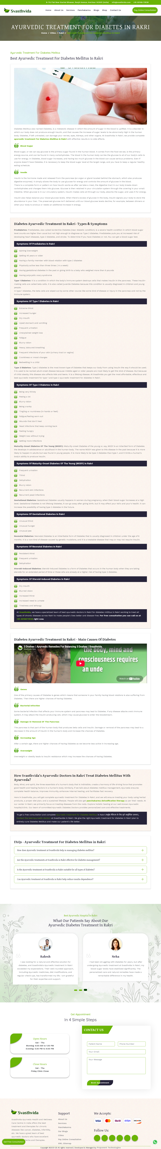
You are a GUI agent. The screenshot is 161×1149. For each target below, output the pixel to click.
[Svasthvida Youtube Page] (30, 2)
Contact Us (115, 10)
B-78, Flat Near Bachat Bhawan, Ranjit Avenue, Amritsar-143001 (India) (77, 2)
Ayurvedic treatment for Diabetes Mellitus (76, 814)
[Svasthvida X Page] (112, 1138)
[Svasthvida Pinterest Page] (120, 1138)
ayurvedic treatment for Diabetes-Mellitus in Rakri (40, 139)
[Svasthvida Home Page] (17, 10)
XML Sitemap (64, 1143)
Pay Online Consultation (145, 10)
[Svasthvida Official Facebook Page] (6, 2)
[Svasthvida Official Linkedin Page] (25, 2)
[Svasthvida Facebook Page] (97, 1138)
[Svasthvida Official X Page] (16, 2)
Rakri (61, 33)
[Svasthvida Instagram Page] (105, 1138)
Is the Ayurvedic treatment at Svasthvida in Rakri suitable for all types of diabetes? (56, 869)
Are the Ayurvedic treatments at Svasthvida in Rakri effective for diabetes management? (58, 860)
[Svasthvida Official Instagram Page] (11, 2)
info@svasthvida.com (121, 2)
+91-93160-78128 (141, 2)
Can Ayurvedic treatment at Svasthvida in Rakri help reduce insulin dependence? (55, 879)
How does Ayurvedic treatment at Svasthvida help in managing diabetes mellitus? (55, 850)
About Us (58, 10)
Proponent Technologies (109, 1147)
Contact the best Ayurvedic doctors (34, 818)
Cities (53, 33)
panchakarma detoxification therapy (106, 801)
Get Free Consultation (14, 1142)
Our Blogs (63, 1131)
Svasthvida (25, 612)
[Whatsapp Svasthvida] (155, 1142)
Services (70, 10)
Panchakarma (84, 10)
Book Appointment (100, 1083)
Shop (104, 10)
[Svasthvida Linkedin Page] (127, 1138)
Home (48, 10)
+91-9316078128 (25, 619)
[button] (75, 990)
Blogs (96, 10)
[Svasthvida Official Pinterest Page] (20, 2)
